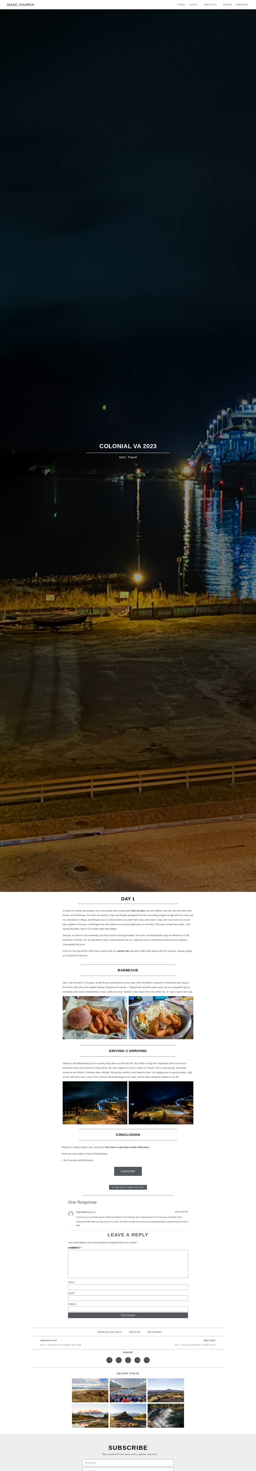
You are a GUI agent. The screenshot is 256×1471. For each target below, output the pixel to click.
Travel (181, 5)
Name (71, 1282)
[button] (109, 1360)
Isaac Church (20, 5)
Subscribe (242, 5)
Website (72, 1304)
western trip (123, 951)
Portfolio (210, 5)
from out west (138, 910)
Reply (78, 1225)
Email (71, 1293)
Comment (75, 1248)
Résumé (227, 5)
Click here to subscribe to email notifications (127, 1147)
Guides (193, 5)
